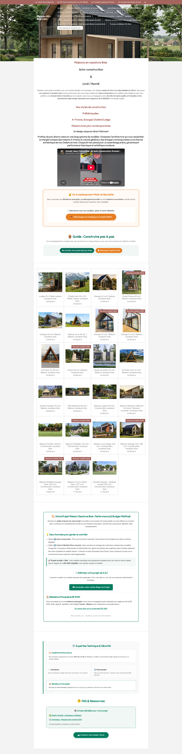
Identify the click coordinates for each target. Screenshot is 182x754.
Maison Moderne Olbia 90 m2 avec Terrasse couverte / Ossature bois (131, 408)
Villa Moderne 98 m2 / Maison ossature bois (77, 407)
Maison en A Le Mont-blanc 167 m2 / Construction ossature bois (77, 485)
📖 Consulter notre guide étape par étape (77, 250)
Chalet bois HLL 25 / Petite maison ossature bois (77, 298)
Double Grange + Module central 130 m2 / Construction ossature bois (104, 485)
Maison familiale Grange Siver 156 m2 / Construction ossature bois (50, 485)
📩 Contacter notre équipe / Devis (91, 735)
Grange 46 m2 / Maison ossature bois (50, 335)
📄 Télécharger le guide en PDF (109, 250)
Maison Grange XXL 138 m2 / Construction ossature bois (131, 446)
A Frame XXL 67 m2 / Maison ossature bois (131, 371)
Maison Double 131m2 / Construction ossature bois (50, 446)
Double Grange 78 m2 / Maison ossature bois (50, 407)
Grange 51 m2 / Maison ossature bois (104, 335)
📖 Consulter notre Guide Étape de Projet (91, 587)
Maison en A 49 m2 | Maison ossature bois (77, 335)
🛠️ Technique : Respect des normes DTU (65, 720)
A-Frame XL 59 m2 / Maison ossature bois (50, 371)
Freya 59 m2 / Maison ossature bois (77, 371)
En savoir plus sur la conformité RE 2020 (91, 609)
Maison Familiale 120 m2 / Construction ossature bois (77, 446)
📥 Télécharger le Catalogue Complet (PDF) (91, 217)
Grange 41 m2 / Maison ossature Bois (104, 297)
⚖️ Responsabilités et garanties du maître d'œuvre (64, 724)
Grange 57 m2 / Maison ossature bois (131, 335)
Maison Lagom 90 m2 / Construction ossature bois (104, 408)
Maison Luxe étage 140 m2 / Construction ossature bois (104, 446)
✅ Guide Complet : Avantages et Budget (65, 715)
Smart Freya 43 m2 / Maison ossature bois (131, 297)
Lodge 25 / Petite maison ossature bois (50, 297)
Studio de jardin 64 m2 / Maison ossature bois (104, 371)
